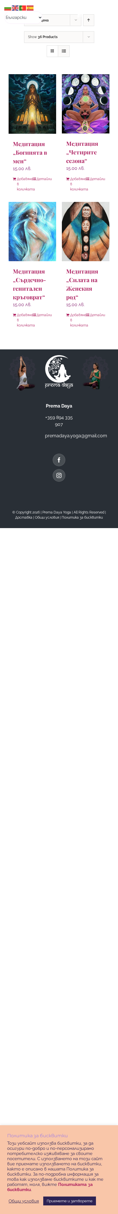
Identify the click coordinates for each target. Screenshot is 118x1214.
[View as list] (63, 51)
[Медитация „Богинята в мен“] (32, 104)
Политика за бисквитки (82, 517)
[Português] (23, 7)
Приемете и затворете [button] (70, 1201)
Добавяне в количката (24, 184)
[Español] (30, 7)
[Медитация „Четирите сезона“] (85, 103)
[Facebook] (59, 460)
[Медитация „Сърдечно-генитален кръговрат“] (32, 231)
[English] (15, 7)
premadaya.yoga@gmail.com (76, 435)
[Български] (8, 7)
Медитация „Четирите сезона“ (82, 151)
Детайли (44, 179)
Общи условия (47, 517)
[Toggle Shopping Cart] (80, 13)
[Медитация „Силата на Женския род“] (85, 231)
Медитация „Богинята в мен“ (30, 152)
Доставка (23, 517)
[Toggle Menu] (103, 14)
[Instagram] (59, 475)
